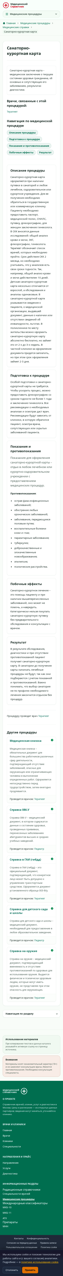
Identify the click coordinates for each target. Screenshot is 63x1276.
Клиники (8, 1141)
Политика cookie (49, 1247)
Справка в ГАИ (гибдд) (25, 859)
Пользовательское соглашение (21, 1247)
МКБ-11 (7, 1212)
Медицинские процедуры (19, 1199)
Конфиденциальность (38, 1238)
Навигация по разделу (19, 1013)
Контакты (19, 1238)
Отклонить (12, 1270)
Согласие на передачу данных (22, 1242)
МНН (5, 1226)
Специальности (12, 1146)
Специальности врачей (16, 1193)
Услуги (6, 1168)
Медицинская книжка (25, 741)
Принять (30, 1270)
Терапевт (12, 111)
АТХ (5, 1218)
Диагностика (10, 1173)
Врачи (6, 1135)
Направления (10, 1162)
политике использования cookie (39, 1262)
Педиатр (39, 848)
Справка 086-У (19, 810)
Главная (7, 1130)
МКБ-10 (7, 1207)
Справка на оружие (23, 951)
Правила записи (48, 1242)
